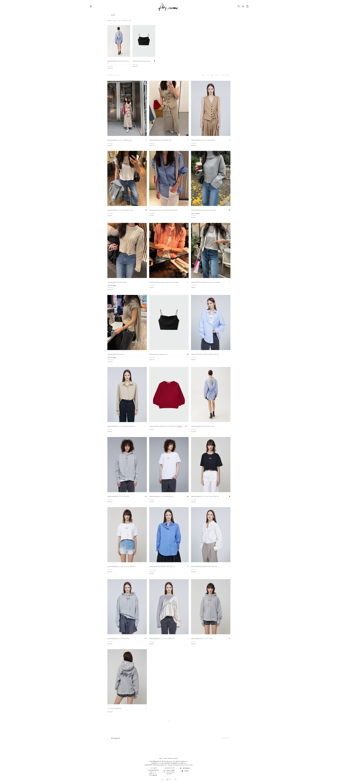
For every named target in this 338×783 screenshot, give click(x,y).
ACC (130, 21)
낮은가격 (217, 75)
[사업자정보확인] (166, 763)
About (161, 758)
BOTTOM (125, 21)
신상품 (203, 75)
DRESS (115, 21)
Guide (164, 758)
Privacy (176, 758)
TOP (119, 21)
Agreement (170, 758)
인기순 (207, 75)
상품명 (212, 75)
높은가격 (222, 75)
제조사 (227, 75)
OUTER (109, 21)
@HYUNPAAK (226, 738)
